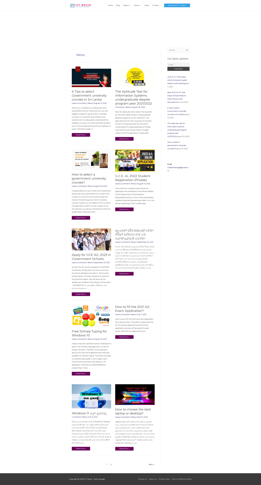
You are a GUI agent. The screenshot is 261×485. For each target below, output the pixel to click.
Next (152, 464)
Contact (155, 5)
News (147, 5)
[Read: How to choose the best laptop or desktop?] (135, 394)
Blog (118, 5)
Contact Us (142, 479)
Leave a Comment (79, 103)
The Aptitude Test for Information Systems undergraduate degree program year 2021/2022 (177, 129)
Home (110, 5)
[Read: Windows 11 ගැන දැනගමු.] (91, 396)
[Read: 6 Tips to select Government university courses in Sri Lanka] (91, 77)
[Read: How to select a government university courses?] (91, 160)
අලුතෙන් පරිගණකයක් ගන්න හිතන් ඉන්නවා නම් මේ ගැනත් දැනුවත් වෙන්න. (134, 234)
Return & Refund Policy (182, 479)
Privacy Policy (164, 479)
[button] (177, 5)
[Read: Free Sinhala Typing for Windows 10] (91, 316)
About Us (153, 479)
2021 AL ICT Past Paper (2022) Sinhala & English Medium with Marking (177, 80)
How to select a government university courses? (89, 178)
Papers (126, 5)
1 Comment (119, 107)
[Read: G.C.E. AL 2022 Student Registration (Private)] (135, 160)
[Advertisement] (130, 26)
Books (136, 5)
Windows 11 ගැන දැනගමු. (89, 413)
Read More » (81, 134)
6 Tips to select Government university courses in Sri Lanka (89, 95)
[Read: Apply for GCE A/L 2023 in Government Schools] (91, 239)
